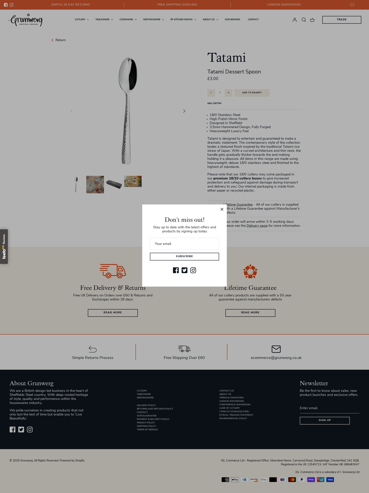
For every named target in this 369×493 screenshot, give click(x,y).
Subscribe (184, 256)
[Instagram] (193, 270)
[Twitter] (184, 270)
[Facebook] (176, 270)
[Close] (222, 209)
